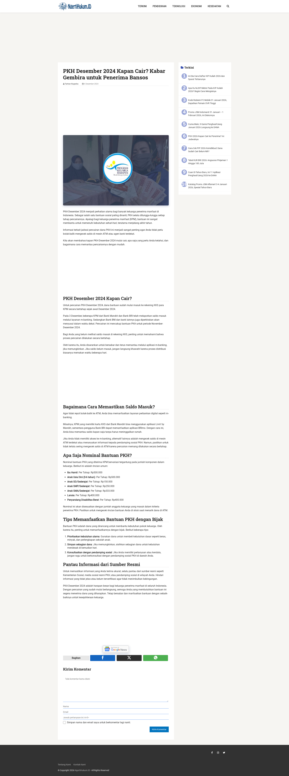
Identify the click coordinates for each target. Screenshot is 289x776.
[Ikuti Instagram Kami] (218, 752)
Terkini (142, 6)
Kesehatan (214, 6)
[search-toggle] (228, 6)
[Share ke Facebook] (102, 658)
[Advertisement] (144, 40)
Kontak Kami (79, 764)
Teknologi (178, 6)
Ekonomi (196, 6)
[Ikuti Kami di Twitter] (224, 752)
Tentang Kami (64, 764)
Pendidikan (159, 6)
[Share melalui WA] (155, 658)
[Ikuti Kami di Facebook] (212, 752)
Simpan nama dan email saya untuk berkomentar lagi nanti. (99, 722)
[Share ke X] (129, 658)
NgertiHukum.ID (82, 770)
